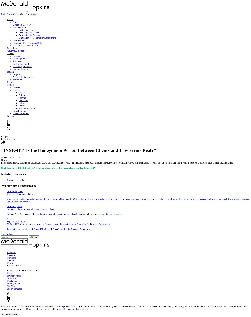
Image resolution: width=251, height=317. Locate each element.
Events (10, 82)
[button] (3, 143)
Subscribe (17, 79)
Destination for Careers (29, 35)
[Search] (28, 14)
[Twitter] (9, 129)
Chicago (22, 98)
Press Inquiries (19, 111)
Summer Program (21, 69)
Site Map (11, 286)
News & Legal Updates (23, 77)
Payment (11, 116)
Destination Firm (20, 27)
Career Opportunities (22, 66)
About (10, 19)
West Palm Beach (27, 108)
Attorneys (17, 61)
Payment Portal (14, 275)
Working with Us (21, 58)
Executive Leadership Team (25, 45)
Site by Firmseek (14, 289)
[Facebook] (8, 122)
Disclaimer (12, 281)
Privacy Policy (13, 283)
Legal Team (12, 48)
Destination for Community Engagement (37, 38)
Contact (10, 85)
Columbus (23, 103)
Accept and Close (9, 314)
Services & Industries (16, 51)
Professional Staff (21, 64)
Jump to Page (7, 234)
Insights (10, 72)
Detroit (22, 105)
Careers (10, 53)
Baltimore (23, 95)
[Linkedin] (8, 125)
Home (10, 273)
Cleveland (23, 100)
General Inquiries (21, 113)
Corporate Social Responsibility (27, 43)
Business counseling (16, 180)
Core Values (18, 40)
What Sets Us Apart (22, 25)
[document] (125, 307)
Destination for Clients (29, 32)
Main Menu (19, 14)
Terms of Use (82, 309)
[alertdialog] (125, 310)
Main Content (7, 14)
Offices (16, 90)
